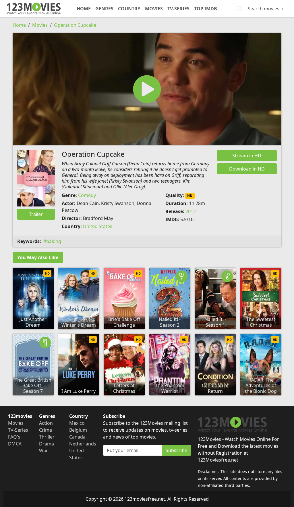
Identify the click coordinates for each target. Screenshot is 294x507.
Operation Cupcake (75, 25)
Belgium (78, 430)
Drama (46, 444)
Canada (77, 437)
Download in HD (247, 169)
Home (84, 8)
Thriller (47, 437)
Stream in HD (246, 155)
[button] (147, 89)
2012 (190, 211)
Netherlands (82, 444)
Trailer (36, 214)
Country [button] (129, 8)
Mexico (77, 423)
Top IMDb (205, 8)
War (43, 450)
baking (53, 241)
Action (46, 423)
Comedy (87, 195)
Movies (154, 8)
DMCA (15, 444)
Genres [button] (104, 8)
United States (97, 226)
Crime (45, 430)
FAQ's (14, 437)
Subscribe (176, 450)
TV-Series (178, 8)
